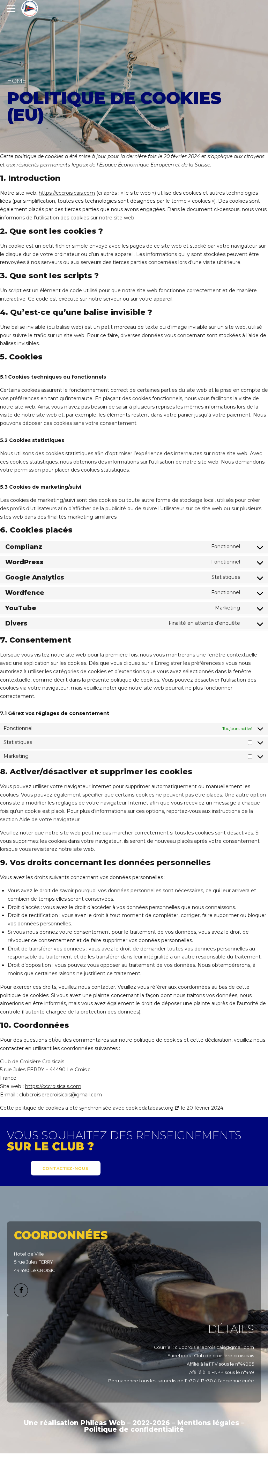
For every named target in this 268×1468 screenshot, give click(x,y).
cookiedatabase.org (149, 1108)
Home (16, 80)
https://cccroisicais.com (67, 193)
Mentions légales (208, 1423)
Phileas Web (103, 1423)
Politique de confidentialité (134, 1430)
